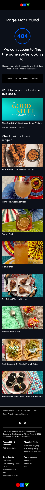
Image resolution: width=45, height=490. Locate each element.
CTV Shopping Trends (11, 464)
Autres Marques (22, 414)
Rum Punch (7, 267)
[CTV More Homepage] (25, 4)
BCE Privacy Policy (31, 449)
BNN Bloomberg (9, 470)
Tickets (25, 78)
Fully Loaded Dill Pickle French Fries (20, 364)
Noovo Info (28, 461)
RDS (25, 467)
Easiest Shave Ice (11, 331)
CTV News (7, 461)
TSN (4, 472)
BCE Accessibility (9, 448)
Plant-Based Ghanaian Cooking (18, 169)
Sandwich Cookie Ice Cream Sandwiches (22, 396)
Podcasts (34, 78)
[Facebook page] (20, 422)
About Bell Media (30, 411)
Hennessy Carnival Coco (14, 202)
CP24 (5, 467)
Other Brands (8, 414)
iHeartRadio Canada (10, 475)
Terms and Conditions (32, 451)
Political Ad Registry (31, 446)
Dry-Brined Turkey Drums (14, 299)
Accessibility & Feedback (12, 411)
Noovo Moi (28, 464)
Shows (9, 78)
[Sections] (4, 4)
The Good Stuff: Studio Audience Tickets (22, 123)
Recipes (18, 78)
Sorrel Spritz (8, 234)
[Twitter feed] (25, 422)
